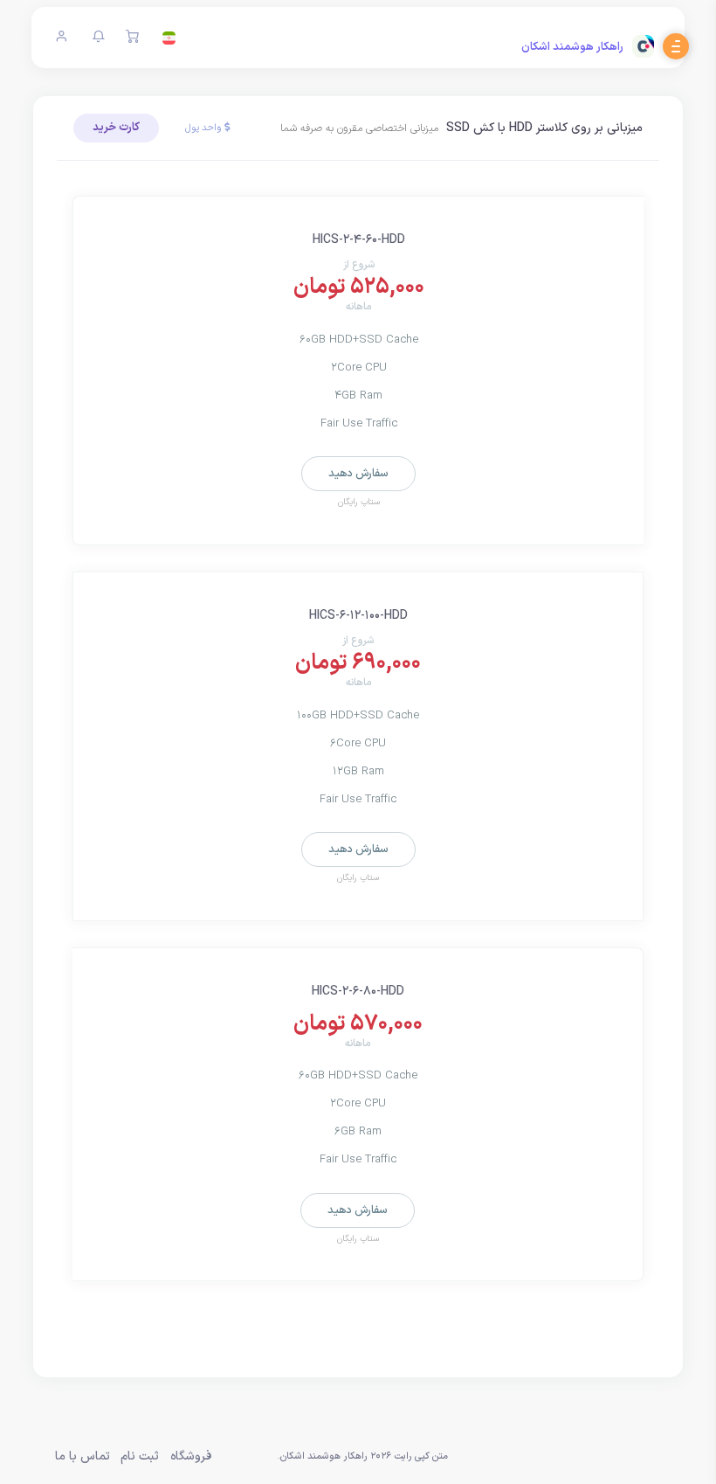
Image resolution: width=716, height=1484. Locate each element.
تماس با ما (82, 1456)
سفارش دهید (358, 473)
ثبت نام (139, 1456)
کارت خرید (116, 127)
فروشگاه (190, 1456)
